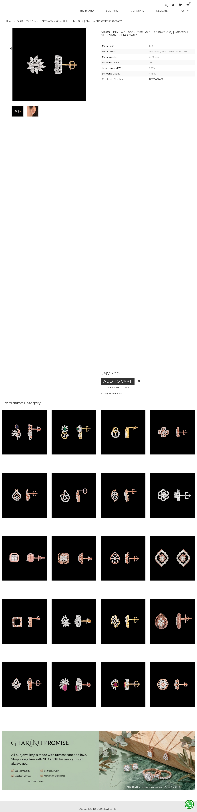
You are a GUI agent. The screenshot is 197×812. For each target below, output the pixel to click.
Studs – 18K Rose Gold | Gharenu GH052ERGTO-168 (39, 709)
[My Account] (173, 5)
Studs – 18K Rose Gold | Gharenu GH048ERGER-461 (39, 520)
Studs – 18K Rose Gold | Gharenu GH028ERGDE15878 (89, 583)
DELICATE (162, 10)
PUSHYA (184, 10)
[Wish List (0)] (180, 5)
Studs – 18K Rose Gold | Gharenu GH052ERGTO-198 (137, 583)
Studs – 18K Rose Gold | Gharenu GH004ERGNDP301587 (91, 520)
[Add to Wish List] (139, 381)
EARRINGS (22, 21)
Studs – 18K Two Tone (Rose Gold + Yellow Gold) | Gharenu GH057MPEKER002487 (77, 21)
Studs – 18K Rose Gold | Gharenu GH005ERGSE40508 (40, 583)
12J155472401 (156, 79)
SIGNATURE (137, 10)
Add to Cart (117, 381)
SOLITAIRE (112, 10)
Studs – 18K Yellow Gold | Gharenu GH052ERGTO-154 (138, 646)
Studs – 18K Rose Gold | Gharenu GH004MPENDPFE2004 (43, 646)
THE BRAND (87, 10)
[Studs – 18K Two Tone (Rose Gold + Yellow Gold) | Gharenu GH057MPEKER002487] (18, 111)
